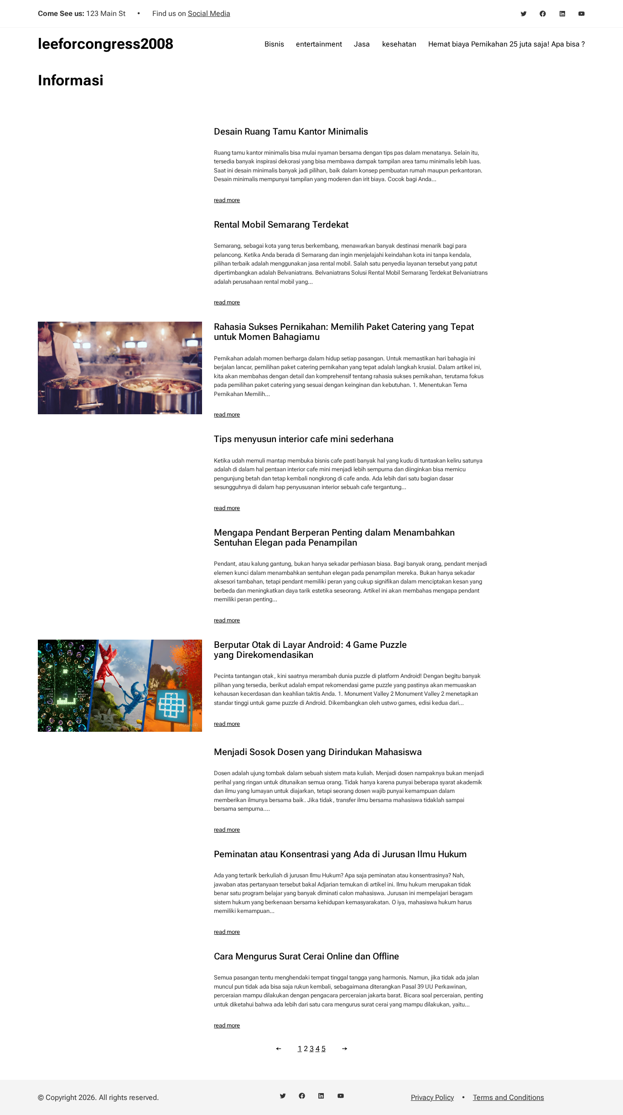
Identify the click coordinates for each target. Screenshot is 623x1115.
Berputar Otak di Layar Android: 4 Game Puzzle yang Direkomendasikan (310, 650)
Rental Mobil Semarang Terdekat (281, 224)
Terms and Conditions (508, 1097)
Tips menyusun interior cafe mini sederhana (304, 439)
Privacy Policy (432, 1097)
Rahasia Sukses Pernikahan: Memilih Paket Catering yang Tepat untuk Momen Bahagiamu (344, 332)
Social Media (209, 13)
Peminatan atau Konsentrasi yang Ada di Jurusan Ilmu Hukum (340, 854)
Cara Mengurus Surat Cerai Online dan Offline (306, 956)
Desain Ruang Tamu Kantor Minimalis (291, 131)
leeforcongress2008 (105, 43)
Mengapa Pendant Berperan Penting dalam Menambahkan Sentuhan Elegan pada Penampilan (334, 537)
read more (227, 200)
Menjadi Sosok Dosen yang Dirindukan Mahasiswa (318, 752)
